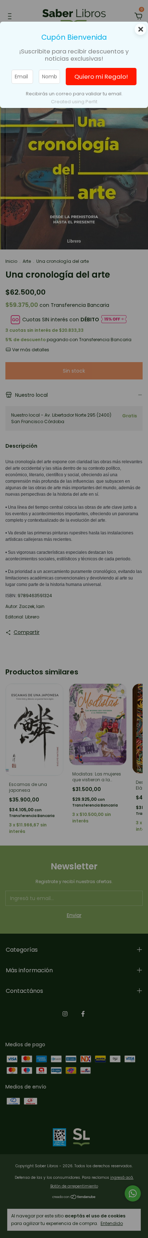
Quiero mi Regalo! (101, 76)
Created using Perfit (74, 102)
